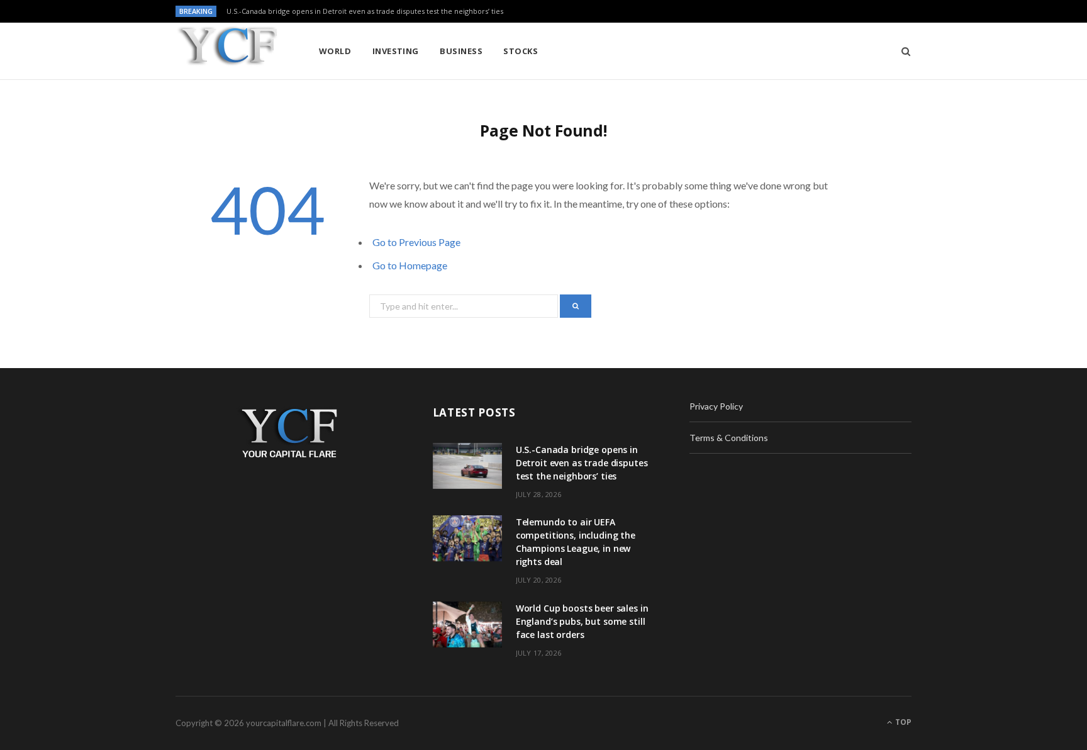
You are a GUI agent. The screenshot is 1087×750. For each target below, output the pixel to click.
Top (902, 722)
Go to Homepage (409, 265)
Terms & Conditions (728, 437)
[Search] (901, 51)
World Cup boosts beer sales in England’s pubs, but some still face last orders (582, 621)
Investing (395, 51)
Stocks (520, 51)
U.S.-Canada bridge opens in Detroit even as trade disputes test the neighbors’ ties (364, 11)
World (335, 51)
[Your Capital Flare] (227, 52)
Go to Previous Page (416, 242)
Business (461, 51)
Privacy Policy (716, 406)
